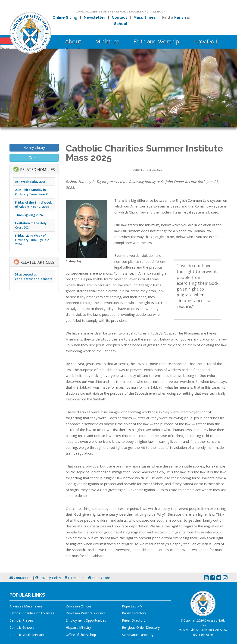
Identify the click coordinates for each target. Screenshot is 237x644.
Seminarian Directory (137, 634)
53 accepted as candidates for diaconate (34, 276)
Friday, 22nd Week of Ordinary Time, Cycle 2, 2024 (32, 239)
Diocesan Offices (78, 606)
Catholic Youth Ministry (26, 634)
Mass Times (145, 17)
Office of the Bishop (81, 634)
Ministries (108, 41)
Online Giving (65, 17)
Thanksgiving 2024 (28, 215)
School (120, 24)
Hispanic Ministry (78, 627)
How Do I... (207, 41)
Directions (75, 577)
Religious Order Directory (141, 627)
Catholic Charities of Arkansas (31, 613)
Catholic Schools (21, 627)
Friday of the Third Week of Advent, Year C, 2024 (33, 204)
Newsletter (94, 17)
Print (36, 157)
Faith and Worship (157, 41)
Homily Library (34, 147)
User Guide (100, 577)
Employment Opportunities (86, 620)
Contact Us (22, 577)
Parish (180, 17)
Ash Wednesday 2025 (30, 182)
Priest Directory (133, 620)
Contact (119, 17)
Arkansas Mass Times (25, 606)
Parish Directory (134, 613)
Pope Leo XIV (132, 606)
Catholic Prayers (21, 620)
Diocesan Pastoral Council (85, 613)
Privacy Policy (49, 577)
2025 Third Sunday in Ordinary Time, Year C (31, 192)
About (73, 41)
